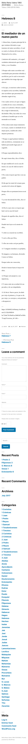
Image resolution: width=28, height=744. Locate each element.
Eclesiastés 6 (8, 472)
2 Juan (5, 540)
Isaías (4, 624)
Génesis (5, 609)
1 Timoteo (6, 530)
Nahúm (5, 661)
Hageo (4, 615)
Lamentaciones (9, 648)
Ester (4, 591)
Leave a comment (8, 25)
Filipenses (6, 603)
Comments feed (9, 726)
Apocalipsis (7, 567)
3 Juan (5, 558)
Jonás (4, 636)
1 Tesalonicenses (9, 527)
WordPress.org (8, 729)
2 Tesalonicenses (9, 552)
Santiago (6, 697)
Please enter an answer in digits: (10, 418)
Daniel (4, 576)
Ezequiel (5, 597)
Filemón (5, 600)
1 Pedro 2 (6, 460)
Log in (4, 720)
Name (4, 384)
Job (3, 630)
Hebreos (23, 326)
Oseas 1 (5, 469)
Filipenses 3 (7, 463)
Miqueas (5, 657)
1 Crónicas (6, 512)
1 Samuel (6, 524)
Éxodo (4, 594)
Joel (3, 633)
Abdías (5, 561)
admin (5, 23)
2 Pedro (5, 543)
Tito (3, 703)
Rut (3, 679)
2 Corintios (7, 533)
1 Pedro (5, 518)
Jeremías (6, 627)
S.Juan (5, 691)
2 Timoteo (6, 555)
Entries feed (7, 723)
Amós (4, 564)
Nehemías (6, 664)
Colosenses (7, 573)
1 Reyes (5, 521)
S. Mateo (5, 688)
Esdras (5, 588)
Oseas (4, 670)
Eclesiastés (7, 582)
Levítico (5, 651)
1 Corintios (6, 509)
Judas (4, 642)
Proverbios (6, 673)
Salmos (5, 694)
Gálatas (5, 606)
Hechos (5, 621)
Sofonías (6, 700)
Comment (4, 364)
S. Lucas (5, 682)
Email (4, 393)
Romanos (6, 676)
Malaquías (6, 654)
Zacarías (5, 706)
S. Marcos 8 (7, 466)
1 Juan (4, 515)
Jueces (5, 645)
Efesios (5, 585)
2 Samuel (6, 549)
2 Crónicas (6, 537)
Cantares (6, 570)
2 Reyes (5, 546)
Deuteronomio (8, 579)
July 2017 (6, 495)
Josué (4, 639)
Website (4, 402)
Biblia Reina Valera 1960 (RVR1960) (11, 737)
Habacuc (6, 612)
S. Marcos (6, 685)
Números (6, 667)
